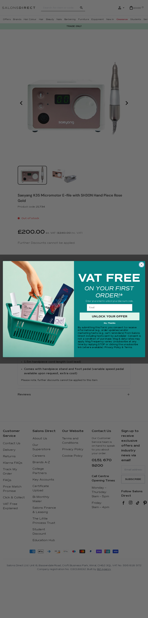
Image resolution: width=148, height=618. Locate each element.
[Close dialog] (141, 264)
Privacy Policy (113, 347)
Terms (128, 347)
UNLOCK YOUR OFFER (109, 316)
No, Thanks (109, 323)
